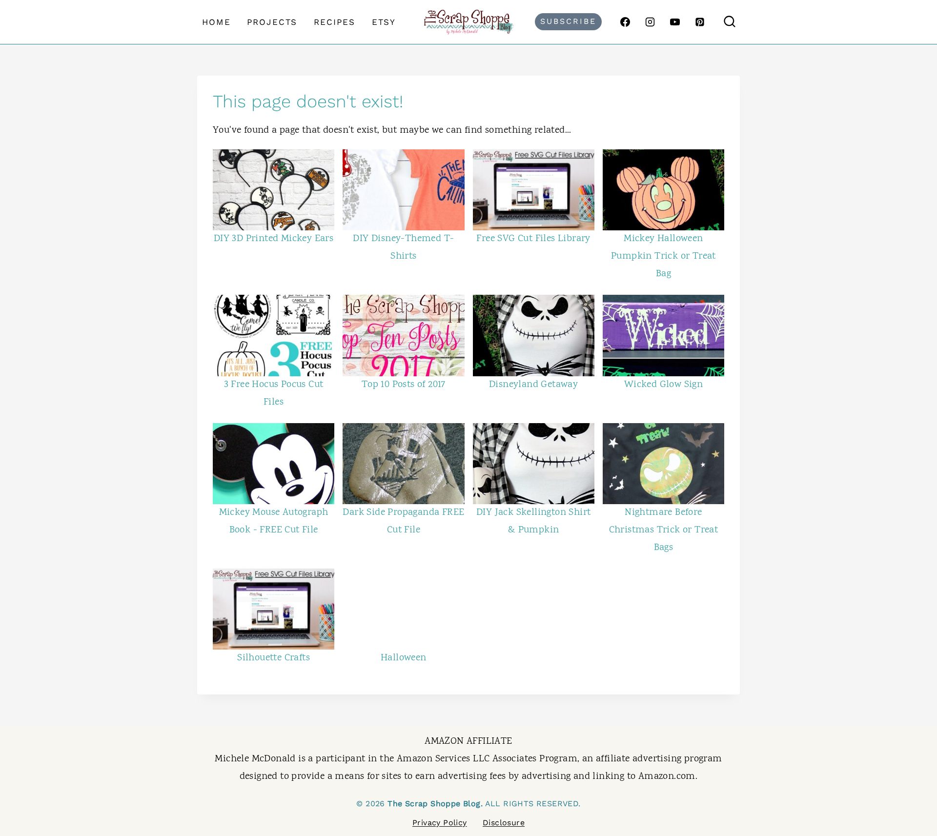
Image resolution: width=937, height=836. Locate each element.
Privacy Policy (439, 822)
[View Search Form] (729, 22)
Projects (272, 22)
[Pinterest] (700, 22)
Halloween (404, 658)
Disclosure (504, 822)
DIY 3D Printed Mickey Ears (273, 239)
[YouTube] (675, 22)
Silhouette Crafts (273, 658)
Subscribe (568, 21)
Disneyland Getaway (533, 385)
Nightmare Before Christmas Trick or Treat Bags (663, 530)
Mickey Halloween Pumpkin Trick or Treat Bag (663, 256)
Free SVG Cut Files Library (533, 239)
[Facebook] (625, 22)
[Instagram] (650, 22)
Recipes (334, 22)
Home (216, 22)
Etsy (384, 22)
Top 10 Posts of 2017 (404, 385)
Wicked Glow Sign (663, 385)
